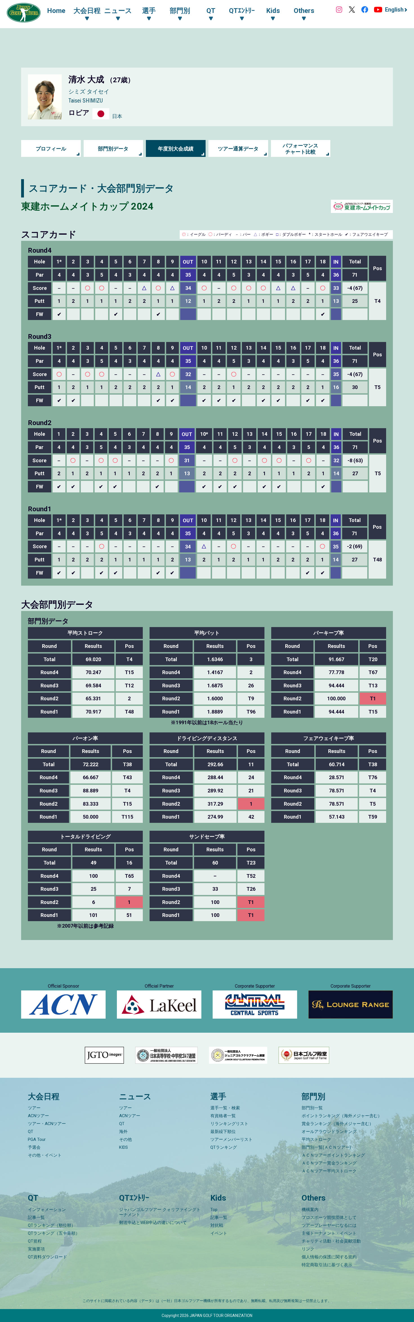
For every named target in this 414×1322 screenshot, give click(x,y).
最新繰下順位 (223, 1131)
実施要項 (36, 1249)
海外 (123, 1131)
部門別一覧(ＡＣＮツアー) (326, 1147)
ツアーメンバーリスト (231, 1139)
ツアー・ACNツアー (47, 1123)
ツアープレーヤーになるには (329, 1225)
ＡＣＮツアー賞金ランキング (329, 1163)
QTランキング (223, 1147)
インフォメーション (47, 1209)
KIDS (123, 1147)
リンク (308, 1249)
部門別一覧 (312, 1107)
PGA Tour (37, 1139)
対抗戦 (216, 1225)
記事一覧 (36, 1217)
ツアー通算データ (238, 149)
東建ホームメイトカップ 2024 (87, 206)
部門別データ (113, 149)
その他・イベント (45, 1155)
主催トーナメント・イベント (329, 1233)
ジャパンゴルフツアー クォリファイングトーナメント (160, 1212)
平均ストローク (316, 1139)
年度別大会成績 (175, 149)
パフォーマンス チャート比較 (300, 149)
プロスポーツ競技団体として (329, 1217)
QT (30, 1131)
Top (213, 1209)
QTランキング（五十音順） (54, 1233)
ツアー (34, 1107)
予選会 (34, 1147)
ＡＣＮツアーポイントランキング (333, 1155)
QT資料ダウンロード (47, 1256)
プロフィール (51, 149)
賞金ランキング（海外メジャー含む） (337, 1123)
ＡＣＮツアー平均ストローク (329, 1171)
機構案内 (310, 1209)
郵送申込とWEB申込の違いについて (153, 1222)
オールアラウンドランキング (329, 1131)
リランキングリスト (229, 1123)
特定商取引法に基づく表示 (327, 1264)
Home (56, 11)
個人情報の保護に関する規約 (329, 1256)
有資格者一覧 (223, 1115)
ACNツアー (38, 1115)
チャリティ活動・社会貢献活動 (331, 1241)
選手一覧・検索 (225, 1107)
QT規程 (35, 1241)
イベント (218, 1233)
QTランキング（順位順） (51, 1225)
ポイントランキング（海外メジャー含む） (342, 1115)
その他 (125, 1139)
